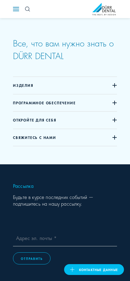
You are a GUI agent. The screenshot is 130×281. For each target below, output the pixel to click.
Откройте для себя (35, 120)
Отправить (32, 258)
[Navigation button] (16, 9)
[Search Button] (27, 9)
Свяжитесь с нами (34, 137)
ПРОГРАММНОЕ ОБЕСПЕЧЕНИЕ (44, 103)
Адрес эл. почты (35, 237)
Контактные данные (98, 269)
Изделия (23, 85)
